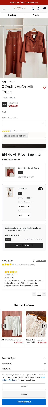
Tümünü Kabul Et (24, 402)
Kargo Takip (12, 15)
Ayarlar (24, 394)
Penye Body (22, 188)
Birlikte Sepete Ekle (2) (24, 245)
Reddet (24, 386)
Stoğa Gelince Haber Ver (16, 136)
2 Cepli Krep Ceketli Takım (28, 168)
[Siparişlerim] (38, 8)
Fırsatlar (36, 15)
